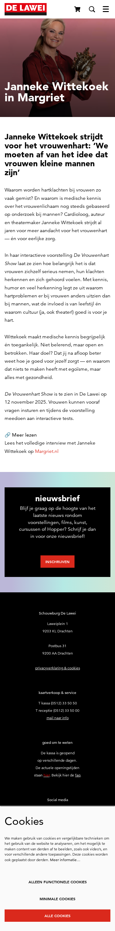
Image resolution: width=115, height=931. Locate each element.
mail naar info (58, 717)
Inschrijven (57, 561)
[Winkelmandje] (78, 9)
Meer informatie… (65, 859)
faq (77, 775)
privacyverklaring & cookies (57, 668)
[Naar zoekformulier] (92, 9)
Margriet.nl (47, 451)
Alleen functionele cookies (58, 881)
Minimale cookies (57, 898)
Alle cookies (57, 915)
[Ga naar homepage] (26, 9)
